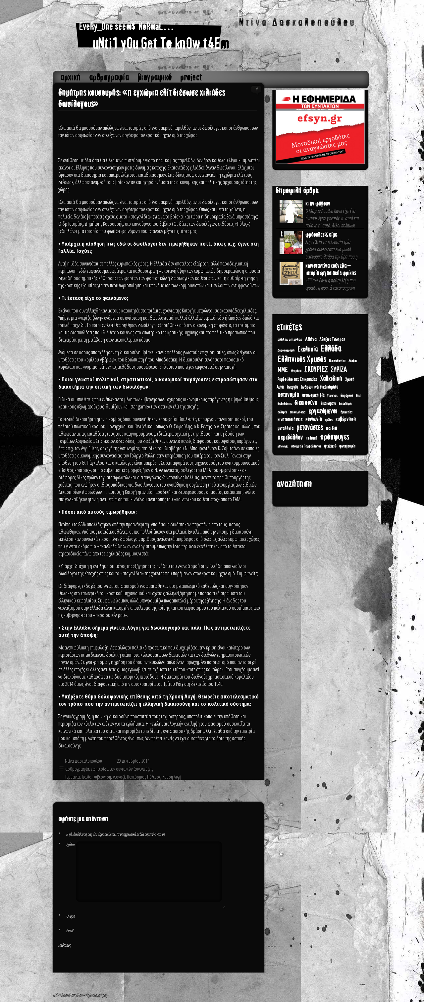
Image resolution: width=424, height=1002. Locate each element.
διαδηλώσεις (285, 404)
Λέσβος (352, 361)
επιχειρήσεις (297, 412)
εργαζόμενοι (323, 410)
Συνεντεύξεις (143, 769)
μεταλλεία (285, 428)
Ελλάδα (331, 348)
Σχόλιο (66, 844)
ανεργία (292, 387)
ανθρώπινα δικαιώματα (319, 387)
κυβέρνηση (102, 777)
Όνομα (66, 916)
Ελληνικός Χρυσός (302, 359)
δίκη (358, 396)
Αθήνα (310, 339)
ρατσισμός (283, 447)
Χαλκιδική (331, 378)
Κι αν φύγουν (317, 203)
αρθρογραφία (109, 77)
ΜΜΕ (283, 370)
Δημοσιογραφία (286, 351)
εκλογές (282, 412)
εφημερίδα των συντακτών (111, 769)
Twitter (231, 788)
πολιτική (311, 438)
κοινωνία (313, 419)
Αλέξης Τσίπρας (332, 340)
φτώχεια (330, 446)
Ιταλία (86, 777)
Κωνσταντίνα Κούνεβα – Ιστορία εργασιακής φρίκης (330, 269)
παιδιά (331, 428)
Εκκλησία (307, 349)
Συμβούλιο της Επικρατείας (297, 379)
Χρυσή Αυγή (172, 777)
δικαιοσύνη (306, 402)
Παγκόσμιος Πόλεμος (144, 777)
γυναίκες (332, 395)
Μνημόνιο (296, 371)
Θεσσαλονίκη (337, 360)
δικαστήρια (345, 403)
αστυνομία (288, 394)
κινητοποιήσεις (290, 419)
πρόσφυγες (334, 437)
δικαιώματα (328, 403)
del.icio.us (244, 788)
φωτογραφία (347, 446)
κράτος (329, 420)
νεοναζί (119, 777)
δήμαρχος (347, 395)
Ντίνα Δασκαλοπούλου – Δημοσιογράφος (211, 37)
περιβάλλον (290, 437)
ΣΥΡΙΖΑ (339, 369)
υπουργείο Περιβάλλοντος (306, 446)
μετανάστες (309, 427)
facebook (224, 788)
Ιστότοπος (64, 945)
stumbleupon (237, 788)
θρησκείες (346, 412)
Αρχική (70, 77)
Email (65, 930)
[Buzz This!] (251, 788)
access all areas (290, 340)
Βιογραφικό (154, 77)
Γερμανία (72, 777)
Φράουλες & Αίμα (321, 234)
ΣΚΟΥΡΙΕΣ (316, 369)
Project (191, 77)
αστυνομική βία (313, 395)
